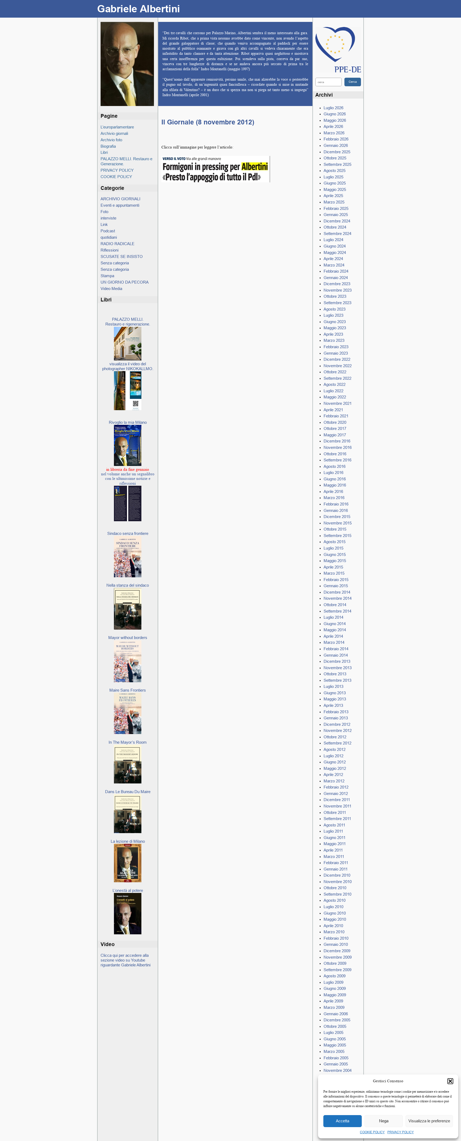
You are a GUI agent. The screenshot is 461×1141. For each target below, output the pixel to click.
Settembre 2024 (337, 233)
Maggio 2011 (335, 843)
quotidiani (109, 237)
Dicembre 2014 (337, 592)
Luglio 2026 (333, 107)
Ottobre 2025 (335, 158)
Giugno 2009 (335, 988)
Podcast (108, 231)
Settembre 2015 (337, 535)
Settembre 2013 (337, 680)
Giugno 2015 (335, 554)
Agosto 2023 (334, 309)
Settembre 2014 (337, 611)
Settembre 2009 (337, 969)
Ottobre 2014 (335, 604)
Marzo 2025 (334, 202)
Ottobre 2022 (335, 372)
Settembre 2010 (337, 894)
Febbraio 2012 (336, 787)
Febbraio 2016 (336, 504)
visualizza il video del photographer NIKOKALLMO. (127, 366)
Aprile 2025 (333, 195)
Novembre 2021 (338, 403)
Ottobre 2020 (335, 422)
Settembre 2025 (337, 164)
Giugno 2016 (335, 479)
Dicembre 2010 (337, 875)
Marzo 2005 (334, 1051)
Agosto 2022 (334, 384)
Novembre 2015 (338, 523)
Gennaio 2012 (336, 793)
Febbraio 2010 (336, 938)
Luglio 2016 (333, 472)
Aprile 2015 (333, 567)
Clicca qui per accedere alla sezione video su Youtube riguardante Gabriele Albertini (125, 960)
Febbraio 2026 (336, 139)
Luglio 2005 (333, 1032)
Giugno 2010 (335, 913)
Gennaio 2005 (336, 1064)
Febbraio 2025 (336, 208)
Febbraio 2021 (336, 416)
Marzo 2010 (334, 932)
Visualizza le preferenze (429, 1121)
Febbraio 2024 (336, 271)
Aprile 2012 (333, 774)
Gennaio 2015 (336, 585)
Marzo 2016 (334, 497)
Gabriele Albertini (138, 9)
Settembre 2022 (337, 378)
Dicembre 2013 (337, 661)
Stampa (107, 275)
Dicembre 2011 (337, 799)
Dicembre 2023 (337, 283)
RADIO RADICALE (117, 243)
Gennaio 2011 (336, 869)
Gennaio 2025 (336, 214)
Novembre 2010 (338, 881)
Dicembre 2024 (337, 221)
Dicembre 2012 (337, 724)
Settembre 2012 (337, 743)
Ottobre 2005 (335, 1026)
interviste (108, 218)
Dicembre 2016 (337, 441)
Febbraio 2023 (336, 346)
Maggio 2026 (335, 120)
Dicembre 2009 (337, 950)
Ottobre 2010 (335, 887)
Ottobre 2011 (335, 812)
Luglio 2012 (333, 756)
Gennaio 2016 (336, 510)
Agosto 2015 (334, 541)
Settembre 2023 (337, 302)
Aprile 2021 (333, 409)
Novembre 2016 (338, 447)
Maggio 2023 (335, 328)
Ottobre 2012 (335, 737)
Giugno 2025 (335, 183)
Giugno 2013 (335, 693)
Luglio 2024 (333, 239)
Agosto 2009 (334, 976)
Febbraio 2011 (336, 862)
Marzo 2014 (334, 642)
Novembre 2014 (338, 598)
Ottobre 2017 (335, 428)
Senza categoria (115, 263)
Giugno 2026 (335, 114)
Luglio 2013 (333, 686)
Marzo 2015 (334, 573)
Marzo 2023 (334, 340)
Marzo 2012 (334, 781)
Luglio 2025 (333, 177)
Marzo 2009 (334, 1007)
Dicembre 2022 (337, 359)
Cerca (353, 82)
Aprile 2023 (333, 334)
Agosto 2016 (334, 466)
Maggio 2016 (335, 485)
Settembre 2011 (337, 818)
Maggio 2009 (335, 995)
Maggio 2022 (335, 397)
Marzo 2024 (334, 265)
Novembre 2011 (337, 806)
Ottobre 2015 (335, 529)
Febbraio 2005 (336, 1058)
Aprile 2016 (333, 491)
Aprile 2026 (333, 126)
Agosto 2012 (334, 749)
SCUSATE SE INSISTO (122, 256)
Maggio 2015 (335, 560)
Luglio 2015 (333, 548)
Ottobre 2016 (335, 454)
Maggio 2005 (335, 1045)
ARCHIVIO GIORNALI (120, 199)
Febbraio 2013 (336, 711)
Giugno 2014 (335, 623)
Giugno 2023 (335, 321)
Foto (104, 211)
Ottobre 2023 (335, 296)
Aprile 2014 (333, 636)
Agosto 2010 (334, 900)
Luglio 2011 (333, 831)
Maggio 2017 (335, 435)
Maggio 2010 (335, 919)
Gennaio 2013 (336, 718)
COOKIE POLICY (372, 1132)
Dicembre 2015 (337, 516)
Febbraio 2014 (336, 648)
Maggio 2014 (335, 630)
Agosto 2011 (334, 825)
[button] (450, 1081)
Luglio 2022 (333, 391)
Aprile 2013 (333, 705)
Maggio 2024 (335, 252)
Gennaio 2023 (336, 353)
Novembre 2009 (338, 957)
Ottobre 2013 (335, 674)
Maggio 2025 (335, 189)
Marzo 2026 (334, 133)
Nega (383, 1121)
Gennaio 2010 (336, 944)
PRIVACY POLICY (400, 1132)
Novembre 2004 (338, 1070)
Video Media (111, 288)
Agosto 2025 (334, 170)
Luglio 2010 (333, 906)
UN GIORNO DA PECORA (125, 282)
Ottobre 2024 (335, 227)
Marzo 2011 (334, 856)
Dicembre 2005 (337, 1020)
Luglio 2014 (333, 617)
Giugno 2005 (335, 1039)
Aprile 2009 (333, 1001)
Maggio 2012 (335, 768)
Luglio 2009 (333, 982)
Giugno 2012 (335, 762)
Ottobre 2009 (335, 963)
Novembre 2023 (338, 290)
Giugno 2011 (334, 837)
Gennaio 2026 (336, 145)
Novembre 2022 (338, 365)
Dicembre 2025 (337, 152)
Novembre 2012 (338, 730)
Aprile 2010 (333, 925)
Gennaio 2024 (336, 277)
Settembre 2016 (337, 460)
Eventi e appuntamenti (120, 205)
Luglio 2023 (333, 315)
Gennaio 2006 (336, 1013)
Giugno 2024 (335, 246)
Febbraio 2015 (336, 579)
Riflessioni (109, 250)
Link (104, 224)
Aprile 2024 (333, 258)
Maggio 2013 (335, 699)
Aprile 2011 (333, 850)
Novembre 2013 (338, 667)
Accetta (342, 1121)
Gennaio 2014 (336, 655)
